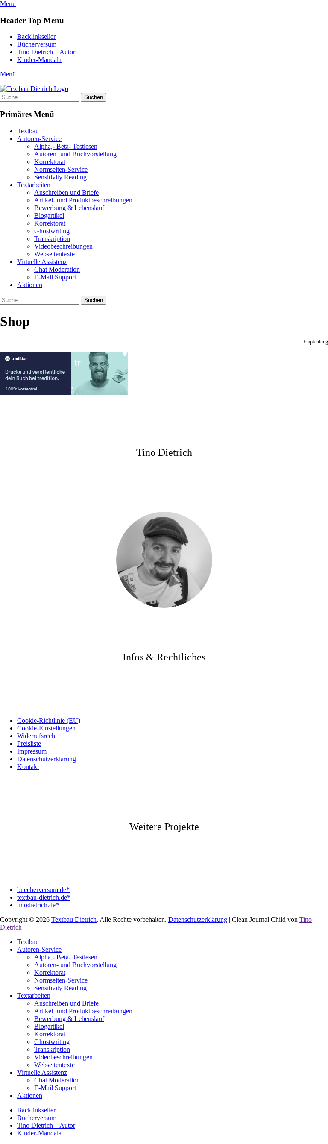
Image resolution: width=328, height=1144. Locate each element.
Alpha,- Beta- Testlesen (65, 146)
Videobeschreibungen (63, 246)
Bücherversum (36, 44)
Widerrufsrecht (37, 735)
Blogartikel (49, 215)
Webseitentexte (54, 254)
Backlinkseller (36, 36)
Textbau (28, 131)
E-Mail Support (55, 277)
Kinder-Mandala (39, 59)
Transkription (52, 238)
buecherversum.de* (43, 889)
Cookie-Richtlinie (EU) (48, 720)
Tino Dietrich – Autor (46, 52)
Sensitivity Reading (60, 177)
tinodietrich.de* (38, 905)
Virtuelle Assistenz (42, 261)
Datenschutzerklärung (46, 759)
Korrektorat (49, 161)
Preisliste (29, 743)
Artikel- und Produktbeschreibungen (83, 200)
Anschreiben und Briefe (66, 192)
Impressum (32, 751)
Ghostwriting (52, 231)
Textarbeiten (33, 184)
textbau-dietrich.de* (43, 897)
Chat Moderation (57, 269)
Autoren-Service (39, 138)
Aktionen (29, 284)
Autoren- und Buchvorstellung (75, 154)
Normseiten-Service (61, 169)
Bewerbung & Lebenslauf (69, 207)
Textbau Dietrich (74, 919)
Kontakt (28, 766)
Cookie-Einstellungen (46, 728)
